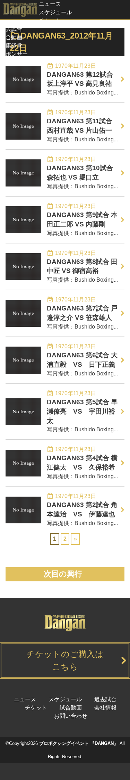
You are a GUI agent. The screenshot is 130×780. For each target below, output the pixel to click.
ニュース (50, 4)
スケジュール (55, 12)
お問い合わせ (70, 716)
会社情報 (105, 708)
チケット (50, 21)
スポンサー (14, 54)
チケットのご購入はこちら (65, 660)
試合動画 (11, 37)
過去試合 (11, 29)
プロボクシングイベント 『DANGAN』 (78, 743)
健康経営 (11, 46)
